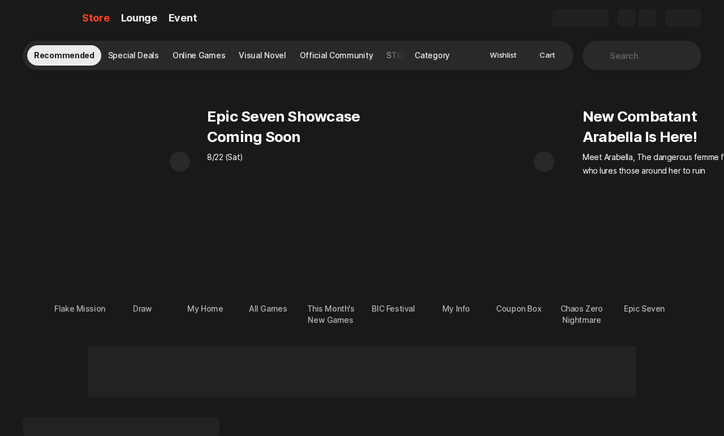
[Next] (544, 162)
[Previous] (180, 162)
